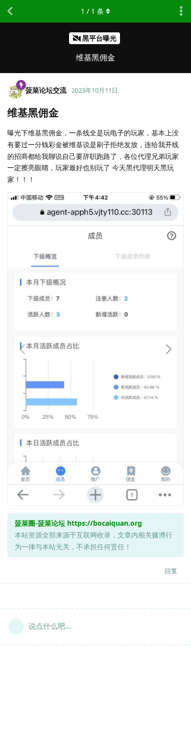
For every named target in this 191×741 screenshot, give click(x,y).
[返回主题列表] (10, 11)
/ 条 (92, 11)
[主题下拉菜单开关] (181, 11)
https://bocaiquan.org (104, 523)
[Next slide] (168, 349)
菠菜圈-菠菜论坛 (40, 523)
